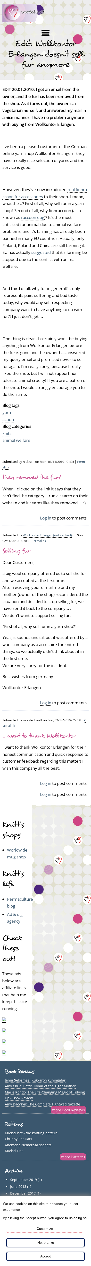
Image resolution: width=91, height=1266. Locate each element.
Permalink (39, 541)
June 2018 (18, 1186)
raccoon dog (32, 217)
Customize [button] (45, 1229)
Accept (45, 1256)
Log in (45, 518)
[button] (45, 33)
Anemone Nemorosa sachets (28, 1145)
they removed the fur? (31, 477)
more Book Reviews (68, 1110)
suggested (41, 252)
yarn (6, 412)
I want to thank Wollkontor (39, 736)
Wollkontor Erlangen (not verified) (47, 535)
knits (6, 433)
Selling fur (16, 551)
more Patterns (73, 1157)
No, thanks (45, 1242)
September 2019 (23, 1179)
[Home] (26, 20)
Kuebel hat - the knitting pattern (31, 1133)
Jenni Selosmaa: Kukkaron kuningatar (35, 1080)
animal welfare (16, 440)
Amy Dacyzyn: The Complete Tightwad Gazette (42, 1104)
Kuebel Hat (14, 1150)
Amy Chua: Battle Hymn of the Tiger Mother (40, 1086)
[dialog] (45, 1231)
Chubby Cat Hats (18, 1138)
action (8, 419)
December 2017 (23, 1193)
